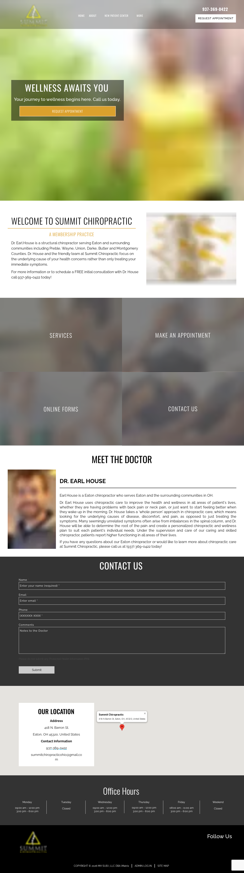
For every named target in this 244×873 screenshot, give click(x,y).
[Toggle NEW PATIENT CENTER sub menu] (131, 15)
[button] (122, 727)
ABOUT (92, 15)
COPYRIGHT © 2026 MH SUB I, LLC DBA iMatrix (101, 866)
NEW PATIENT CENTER (116, 15)
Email (23, 594)
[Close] (145, 713)
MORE (140, 15)
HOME (81, 15)
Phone (24, 609)
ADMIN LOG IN (143, 866)
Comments (26, 624)
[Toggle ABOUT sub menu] (99, 15)
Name (23, 579)
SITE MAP (163, 866)
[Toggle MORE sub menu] (146, 15)
